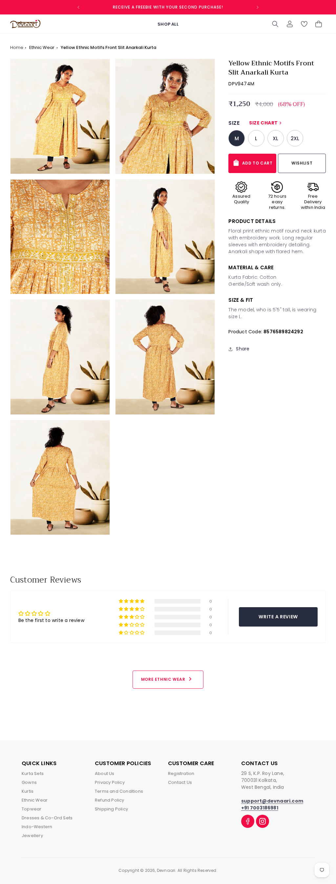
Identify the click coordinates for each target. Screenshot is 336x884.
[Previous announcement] (78, 7)
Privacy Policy (110, 782)
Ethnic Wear (42, 47)
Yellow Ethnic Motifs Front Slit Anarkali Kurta (108, 47)
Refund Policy (109, 800)
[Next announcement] (257, 7)
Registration (181, 773)
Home (16, 47)
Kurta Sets (33, 773)
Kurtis (27, 791)
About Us (105, 773)
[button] (275, 24)
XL (275, 138)
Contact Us (180, 782)
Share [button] (242, 348)
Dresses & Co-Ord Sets (47, 818)
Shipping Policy (111, 809)
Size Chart (266, 123)
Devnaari (166, 870)
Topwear (31, 809)
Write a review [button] (278, 616)
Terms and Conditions (119, 791)
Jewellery (32, 835)
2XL (295, 138)
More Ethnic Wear (167, 679)
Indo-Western (37, 827)
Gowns (29, 782)
